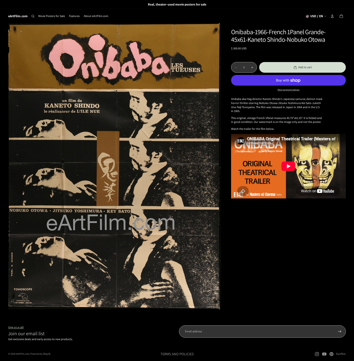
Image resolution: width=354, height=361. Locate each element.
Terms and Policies (177, 354)
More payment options (289, 89)
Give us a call (16, 327)
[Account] (332, 16)
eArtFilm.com (22, 353)
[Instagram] (316, 354)
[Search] (32, 16)
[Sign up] (339, 331)
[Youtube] (324, 354)
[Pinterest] (331, 354)
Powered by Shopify (40, 353)
